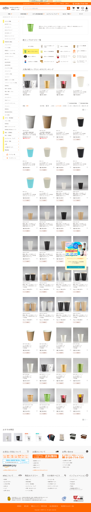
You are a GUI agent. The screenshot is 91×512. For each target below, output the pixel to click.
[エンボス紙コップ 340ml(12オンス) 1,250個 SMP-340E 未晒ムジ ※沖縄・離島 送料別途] (30, 335)
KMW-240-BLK (76, 191)
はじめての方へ (26, 3)
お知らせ (6, 486)
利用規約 (19, 506)
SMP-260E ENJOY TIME (28, 404)
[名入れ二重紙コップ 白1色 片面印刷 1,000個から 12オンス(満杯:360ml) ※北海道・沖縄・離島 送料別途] (18, 437)
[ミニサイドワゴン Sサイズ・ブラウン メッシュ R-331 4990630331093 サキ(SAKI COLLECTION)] (83, 437)
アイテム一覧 (12, 154)
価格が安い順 (76, 106)
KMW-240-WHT (59, 191)
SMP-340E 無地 (26, 374)
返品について (37, 467)
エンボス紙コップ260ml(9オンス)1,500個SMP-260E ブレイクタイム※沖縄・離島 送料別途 (63, 93)
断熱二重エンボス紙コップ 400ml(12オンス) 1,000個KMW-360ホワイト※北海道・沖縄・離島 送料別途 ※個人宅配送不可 (47, 226)
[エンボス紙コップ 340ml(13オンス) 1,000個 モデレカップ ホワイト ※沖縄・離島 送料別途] (80, 81)
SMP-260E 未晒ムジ (44, 343)
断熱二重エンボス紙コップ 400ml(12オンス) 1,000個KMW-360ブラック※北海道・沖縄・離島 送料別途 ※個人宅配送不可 (63, 226)
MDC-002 (58, 161)
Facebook (72, 484)
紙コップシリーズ (14, 16)
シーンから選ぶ (29, 490)
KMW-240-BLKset (26, 282)
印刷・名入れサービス (31, 488)
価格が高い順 (85, 106)
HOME (5, 479)
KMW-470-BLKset (60, 313)
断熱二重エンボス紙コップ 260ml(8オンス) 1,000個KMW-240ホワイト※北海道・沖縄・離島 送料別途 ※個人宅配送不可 (63, 195)
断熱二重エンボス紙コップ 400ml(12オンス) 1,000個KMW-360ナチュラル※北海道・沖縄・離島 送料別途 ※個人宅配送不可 (80, 226)
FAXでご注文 (66, 467)
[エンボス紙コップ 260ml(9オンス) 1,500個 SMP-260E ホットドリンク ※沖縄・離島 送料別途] (30, 81)
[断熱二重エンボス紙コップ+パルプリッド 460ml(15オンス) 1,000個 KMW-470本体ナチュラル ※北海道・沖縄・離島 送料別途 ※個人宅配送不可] (80, 304)
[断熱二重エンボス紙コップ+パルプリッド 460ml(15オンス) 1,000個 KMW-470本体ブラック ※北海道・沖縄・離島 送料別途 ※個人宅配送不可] (63, 304)
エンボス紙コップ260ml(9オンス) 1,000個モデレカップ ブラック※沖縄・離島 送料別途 (79, 134)
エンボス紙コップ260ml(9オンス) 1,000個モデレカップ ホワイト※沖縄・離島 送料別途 (62, 134)
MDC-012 (25, 161)
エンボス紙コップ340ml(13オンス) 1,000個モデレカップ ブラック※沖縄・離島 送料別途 (79, 164)
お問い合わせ (7, 490)
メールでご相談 (66, 465)
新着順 (64, 106)
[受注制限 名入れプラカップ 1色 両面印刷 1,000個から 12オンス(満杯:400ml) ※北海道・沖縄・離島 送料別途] (29, 437)
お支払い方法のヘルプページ (10, 470)
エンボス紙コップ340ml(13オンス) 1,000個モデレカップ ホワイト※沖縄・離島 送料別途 (79, 92)
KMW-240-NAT (26, 222)
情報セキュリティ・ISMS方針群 (39, 506)
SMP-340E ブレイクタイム (78, 404)
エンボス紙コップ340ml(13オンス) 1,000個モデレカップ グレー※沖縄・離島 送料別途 (46, 194)
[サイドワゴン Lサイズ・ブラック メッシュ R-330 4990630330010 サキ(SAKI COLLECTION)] (73, 437)
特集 (9, 14)
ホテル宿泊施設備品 (38, 14)
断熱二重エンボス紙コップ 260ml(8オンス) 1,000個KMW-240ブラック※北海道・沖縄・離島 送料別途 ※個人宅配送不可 (80, 195)
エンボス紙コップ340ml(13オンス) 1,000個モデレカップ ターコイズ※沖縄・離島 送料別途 (29, 194)
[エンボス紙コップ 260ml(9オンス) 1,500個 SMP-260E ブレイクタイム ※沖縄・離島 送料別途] (63, 81)
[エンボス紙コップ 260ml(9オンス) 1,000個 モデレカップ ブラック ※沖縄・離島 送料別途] (80, 121)
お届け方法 (36, 463)
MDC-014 (75, 161)
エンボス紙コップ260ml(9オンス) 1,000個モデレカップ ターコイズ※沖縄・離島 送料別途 (29, 164)
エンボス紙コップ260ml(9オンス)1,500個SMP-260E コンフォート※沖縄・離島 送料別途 (46, 93)
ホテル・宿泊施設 (30, 484)
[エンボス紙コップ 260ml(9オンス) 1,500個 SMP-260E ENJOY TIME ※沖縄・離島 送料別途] (30, 396)
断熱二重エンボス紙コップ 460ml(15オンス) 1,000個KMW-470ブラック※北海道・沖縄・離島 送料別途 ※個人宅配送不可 (47, 256)
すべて (81, 14)
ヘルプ (54, 3)
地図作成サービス (52, 481)
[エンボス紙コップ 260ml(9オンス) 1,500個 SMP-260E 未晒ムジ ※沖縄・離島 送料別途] (47, 335)
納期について (37, 465)
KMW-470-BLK (43, 252)
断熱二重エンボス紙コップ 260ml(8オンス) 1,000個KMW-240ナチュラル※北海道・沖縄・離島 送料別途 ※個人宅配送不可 (30, 226)
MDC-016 (41, 191)
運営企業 (26, 506)
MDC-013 (41, 161)
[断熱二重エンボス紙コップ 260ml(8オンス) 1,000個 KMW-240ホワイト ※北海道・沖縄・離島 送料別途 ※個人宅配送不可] (63, 182)
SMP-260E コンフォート (61, 374)
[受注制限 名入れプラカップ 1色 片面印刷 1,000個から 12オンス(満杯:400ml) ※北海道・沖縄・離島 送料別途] (40, 437)
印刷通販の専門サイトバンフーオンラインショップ (75, 489)
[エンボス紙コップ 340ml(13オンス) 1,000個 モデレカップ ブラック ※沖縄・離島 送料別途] (80, 152)
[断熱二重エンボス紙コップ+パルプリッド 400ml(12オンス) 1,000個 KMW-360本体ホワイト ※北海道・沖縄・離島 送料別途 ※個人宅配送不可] (63, 274)
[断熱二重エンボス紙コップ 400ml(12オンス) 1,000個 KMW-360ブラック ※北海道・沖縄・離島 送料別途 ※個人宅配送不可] (63, 213)
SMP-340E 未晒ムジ (27, 343)
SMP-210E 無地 (59, 343)
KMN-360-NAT (43, 130)
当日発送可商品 (73, 103)
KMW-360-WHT (43, 222)
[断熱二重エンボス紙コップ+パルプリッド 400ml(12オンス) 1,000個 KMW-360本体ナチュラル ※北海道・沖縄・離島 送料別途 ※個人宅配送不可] (30, 304)
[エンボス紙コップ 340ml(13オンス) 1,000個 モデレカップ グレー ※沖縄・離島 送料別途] (47, 182)
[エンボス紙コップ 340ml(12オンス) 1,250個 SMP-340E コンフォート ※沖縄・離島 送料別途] (80, 365)
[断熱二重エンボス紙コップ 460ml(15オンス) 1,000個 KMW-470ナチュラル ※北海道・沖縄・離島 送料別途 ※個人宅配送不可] (63, 243)
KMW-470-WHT (26, 252)
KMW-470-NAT (59, 252)
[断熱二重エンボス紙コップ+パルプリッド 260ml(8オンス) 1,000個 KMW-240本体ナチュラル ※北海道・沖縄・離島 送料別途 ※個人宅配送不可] (47, 274)
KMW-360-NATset (26, 313)
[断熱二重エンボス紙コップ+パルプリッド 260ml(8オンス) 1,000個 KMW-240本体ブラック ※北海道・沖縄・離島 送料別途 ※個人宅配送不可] (30, 274)
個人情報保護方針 (54, 506)
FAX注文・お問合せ (64, 3)
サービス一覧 (37, 3)
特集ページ (28, 479)
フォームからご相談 (67, 462)
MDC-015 (25, 191)
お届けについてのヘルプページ (40, 470)
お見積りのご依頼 (67, 460)
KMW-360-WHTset (60, 282)
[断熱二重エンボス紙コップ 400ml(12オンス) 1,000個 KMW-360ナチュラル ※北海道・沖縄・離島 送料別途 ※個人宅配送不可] (80, 213)
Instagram (72, 481)
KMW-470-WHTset (43, 313)
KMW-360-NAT (76, 222)
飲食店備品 (23, 14)
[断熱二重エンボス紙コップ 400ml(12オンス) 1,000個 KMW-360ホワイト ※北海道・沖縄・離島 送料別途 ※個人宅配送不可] (47, 213)
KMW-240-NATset (43, 282)
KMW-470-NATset (76, 313)
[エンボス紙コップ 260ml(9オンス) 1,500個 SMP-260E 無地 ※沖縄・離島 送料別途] (80, 335)
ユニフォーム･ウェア (51, 14)
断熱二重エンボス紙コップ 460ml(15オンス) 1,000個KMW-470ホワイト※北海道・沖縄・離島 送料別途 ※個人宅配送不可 (30, 256)
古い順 (70, 106)
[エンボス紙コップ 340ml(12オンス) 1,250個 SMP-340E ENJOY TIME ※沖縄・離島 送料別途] (47, 396)
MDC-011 (75, 130)
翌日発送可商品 (84, 103)
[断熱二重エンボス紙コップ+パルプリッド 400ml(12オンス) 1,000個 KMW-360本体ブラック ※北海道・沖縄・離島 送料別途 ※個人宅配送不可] (80, 274)
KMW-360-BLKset (76, 282)
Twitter (71, 486)
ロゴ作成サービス (52, 484)
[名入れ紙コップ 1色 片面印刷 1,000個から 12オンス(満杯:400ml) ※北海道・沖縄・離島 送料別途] (7, 437)
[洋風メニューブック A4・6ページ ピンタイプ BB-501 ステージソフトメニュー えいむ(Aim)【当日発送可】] (51, 437)
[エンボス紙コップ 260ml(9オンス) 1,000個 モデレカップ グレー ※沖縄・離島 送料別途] (47, 152)
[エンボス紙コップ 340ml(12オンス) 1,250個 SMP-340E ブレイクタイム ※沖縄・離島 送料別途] (80, 396)
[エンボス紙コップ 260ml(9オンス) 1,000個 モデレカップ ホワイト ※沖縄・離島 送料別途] (63, 121)
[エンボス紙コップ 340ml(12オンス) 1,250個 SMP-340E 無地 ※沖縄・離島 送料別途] (30, 365)
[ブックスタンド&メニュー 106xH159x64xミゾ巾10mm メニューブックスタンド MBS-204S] (62, 437)
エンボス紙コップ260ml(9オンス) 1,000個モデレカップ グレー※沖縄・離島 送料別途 (46, 164)
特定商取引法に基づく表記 (67, 506)
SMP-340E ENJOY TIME (45, 404)
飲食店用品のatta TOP (6, 16)
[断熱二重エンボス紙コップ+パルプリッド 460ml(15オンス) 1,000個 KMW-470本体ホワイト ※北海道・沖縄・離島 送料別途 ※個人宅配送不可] (47, 304)
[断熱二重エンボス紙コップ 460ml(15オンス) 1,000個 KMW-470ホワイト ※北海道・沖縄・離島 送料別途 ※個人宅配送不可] (30, 243)
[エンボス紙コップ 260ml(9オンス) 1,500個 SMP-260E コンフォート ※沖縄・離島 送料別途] (47, 81)
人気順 (52, 106)
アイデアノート (12, 158)
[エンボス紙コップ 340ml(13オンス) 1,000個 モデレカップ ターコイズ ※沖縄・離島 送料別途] (30, 182)
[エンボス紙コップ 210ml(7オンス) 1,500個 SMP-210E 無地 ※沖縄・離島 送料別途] (63, 335)
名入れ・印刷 (66, 14)
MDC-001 (58, 130)
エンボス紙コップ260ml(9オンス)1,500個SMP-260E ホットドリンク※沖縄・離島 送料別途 (29, 93)
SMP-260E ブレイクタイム (61, 404)
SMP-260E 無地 (76, 343)
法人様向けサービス (52, 488)
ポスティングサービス (53, 486)
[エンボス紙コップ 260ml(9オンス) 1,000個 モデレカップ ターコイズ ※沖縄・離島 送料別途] (30, 152)
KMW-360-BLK (59, 222)
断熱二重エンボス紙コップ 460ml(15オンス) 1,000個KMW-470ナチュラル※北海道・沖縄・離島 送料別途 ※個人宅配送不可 (63, 256)
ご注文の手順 (7, 484)
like (37, 137)
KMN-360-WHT (26, 130)
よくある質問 (47, 3)
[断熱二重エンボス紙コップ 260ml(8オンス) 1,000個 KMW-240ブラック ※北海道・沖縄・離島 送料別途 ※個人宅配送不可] (80, 182)
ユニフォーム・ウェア (31, 486)
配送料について (37, 460)
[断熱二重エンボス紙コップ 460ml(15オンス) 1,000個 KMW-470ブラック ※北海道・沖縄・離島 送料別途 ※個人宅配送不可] (47, 243)
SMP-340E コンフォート (78, 374)
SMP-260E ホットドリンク (45, 374)
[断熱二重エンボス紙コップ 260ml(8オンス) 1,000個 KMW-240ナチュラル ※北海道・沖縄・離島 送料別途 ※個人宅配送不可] (30, 213)
